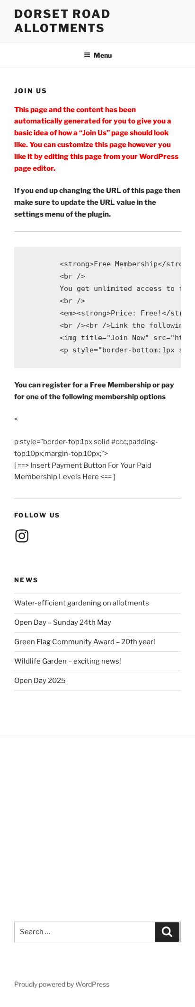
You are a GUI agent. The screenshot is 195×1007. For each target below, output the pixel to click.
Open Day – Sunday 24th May (62, 622)
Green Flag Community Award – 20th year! (84, 642)
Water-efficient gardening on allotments (81, 603)
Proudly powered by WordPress (61, 984)
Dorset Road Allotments (62, 21)
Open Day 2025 (40, 680)
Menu (103, 55)
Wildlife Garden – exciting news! (67, 661)
